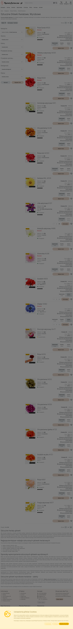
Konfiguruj (55, 623)
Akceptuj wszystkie (64, 623)
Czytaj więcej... (48, 623)
